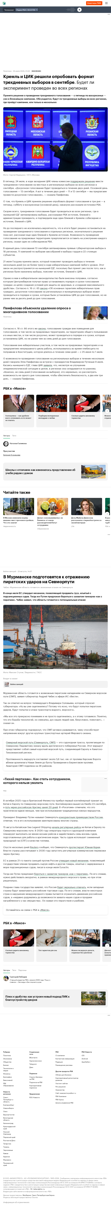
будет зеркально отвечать (71, 887)
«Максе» (44, 909)
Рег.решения (61, 1086)
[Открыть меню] (106, 3)
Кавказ (5, 1153)
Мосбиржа (27, 1195)
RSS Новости (34, 1097)
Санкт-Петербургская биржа (43, 1195)
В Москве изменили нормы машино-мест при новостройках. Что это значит (18, 520)
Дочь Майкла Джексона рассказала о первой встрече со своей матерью (86, 520)
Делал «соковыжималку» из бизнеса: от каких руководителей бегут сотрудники (50, 521)
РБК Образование (8, 1084)
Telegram (33, 1064)
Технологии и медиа (8, 1069)
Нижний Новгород (7, 1133)
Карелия (6, 1156)
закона (44, 288)
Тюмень (6, 1147)
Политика (7, 70)
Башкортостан (8, 1114)
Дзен (31, 1067)
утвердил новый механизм (73, 860)
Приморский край (8, 1164)
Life (72, 526)
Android (85, 1058)
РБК (4, 790)
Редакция (59, 1062)
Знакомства (60, 1090)
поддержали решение (82, 181)
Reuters (34, 847)
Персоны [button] (22, 970)
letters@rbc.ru (39, 1189)
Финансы (6, 1073)
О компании (60, 1055)
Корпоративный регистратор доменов (67, 1079)
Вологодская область (8, 1119)
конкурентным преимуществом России (81, 817)
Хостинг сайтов (62, 1083)
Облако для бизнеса (63, 1075)
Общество (7, 1062)
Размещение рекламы (64, 1065)
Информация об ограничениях (16, 1202)
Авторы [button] (6, 435)
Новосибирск (8, 1108)
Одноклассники (35, 1061)
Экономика (7, 1058)
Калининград (8, 1123)
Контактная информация (65, 1058)
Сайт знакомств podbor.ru (66, 1093)
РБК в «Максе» (14, 388)
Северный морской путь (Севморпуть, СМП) (31, 742)
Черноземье (8, 1150)
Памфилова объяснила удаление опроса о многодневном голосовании (37, 310)
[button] (18, 411)
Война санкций (9, 571)
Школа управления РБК (64, 1103)
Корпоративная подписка (35, 1086)
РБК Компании (61, 1096)
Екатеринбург (8, 1105)
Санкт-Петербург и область (8, 1099)
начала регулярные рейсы (66, 827)
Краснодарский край (9, 1127)
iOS (83, 1055)
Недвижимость (9, 526)
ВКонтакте (33, 1057)
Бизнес (6, 1065)
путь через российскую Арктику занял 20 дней (31, 807)
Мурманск (7, 1160)
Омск (5, 1111)
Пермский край (9, 1137)
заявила (47, 365)
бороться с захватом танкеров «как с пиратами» (61, 873)
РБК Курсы (60, 1099)
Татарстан (7, 1143)
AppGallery (86, 1062)
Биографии (7, 1077)
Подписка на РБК (35, 1082)
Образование (43, 528)
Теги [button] (14, 435)
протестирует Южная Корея (84, 847)
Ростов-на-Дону (9, 1140)
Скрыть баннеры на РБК (35, 1078)
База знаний (7, 1080)
